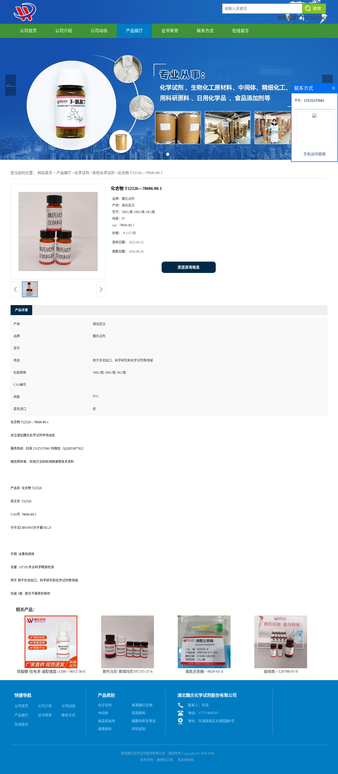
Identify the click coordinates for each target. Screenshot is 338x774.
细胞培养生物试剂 (144, 722)
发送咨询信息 (188, 267)
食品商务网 (186, 760)
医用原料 (138, 713)
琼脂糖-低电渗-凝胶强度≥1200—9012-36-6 (51, 672)
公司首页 (28, 30)
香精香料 (105, 729)
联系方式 (205, 30)
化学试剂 (81, 173)
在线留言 (240, 30)
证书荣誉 (169, 30)
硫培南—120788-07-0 (281, 672)
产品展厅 (134, 30)
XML (211, 753)
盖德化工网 (165, 760)
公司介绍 (63, 30)
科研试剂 (138, 729)
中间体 (103, 713)
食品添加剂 (106, 721)
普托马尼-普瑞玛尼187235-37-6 (127, 672)
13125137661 (314, 18)
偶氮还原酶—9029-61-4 (204, 672)
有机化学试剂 (103, 173)
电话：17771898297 (203, 713)
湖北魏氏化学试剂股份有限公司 (143, 753)
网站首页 (44, 173)
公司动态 (99, 30)
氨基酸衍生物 (142, 705)
